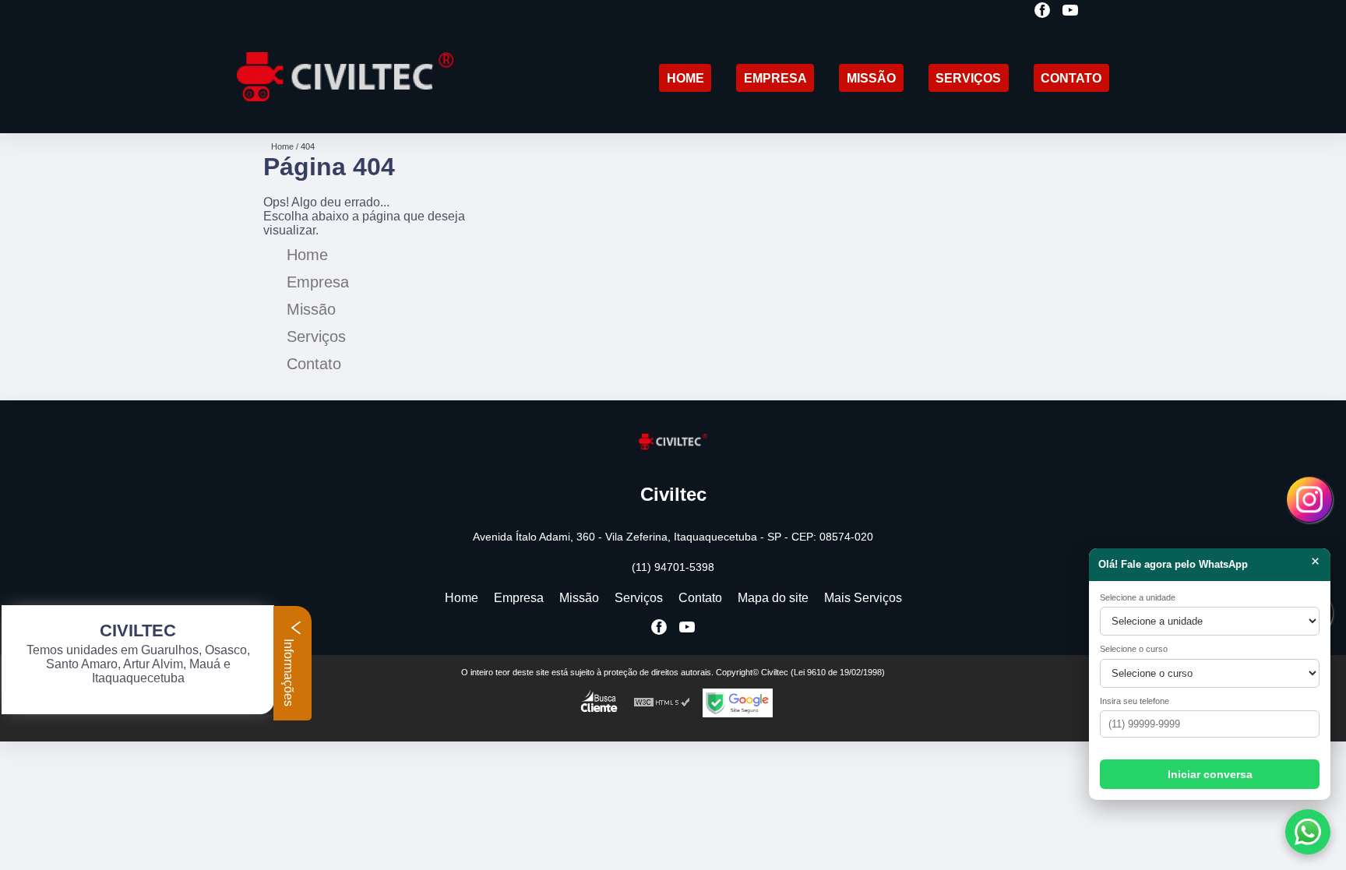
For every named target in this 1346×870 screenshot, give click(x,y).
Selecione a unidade (1137, 597)
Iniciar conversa (1210, 774)
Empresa (775, 78)
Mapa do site (773, 597)
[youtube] (1070, 11)
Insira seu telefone (1134, 701)
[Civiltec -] (345, 113)
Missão (871, 78)
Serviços (968, 78)
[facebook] (1042, 11)
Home (685, 78)
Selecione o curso (1134, 648)
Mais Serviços (863, 597)
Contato (1071, 78)
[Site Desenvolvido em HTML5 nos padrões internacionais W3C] (662, 703)
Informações (288, 671)
